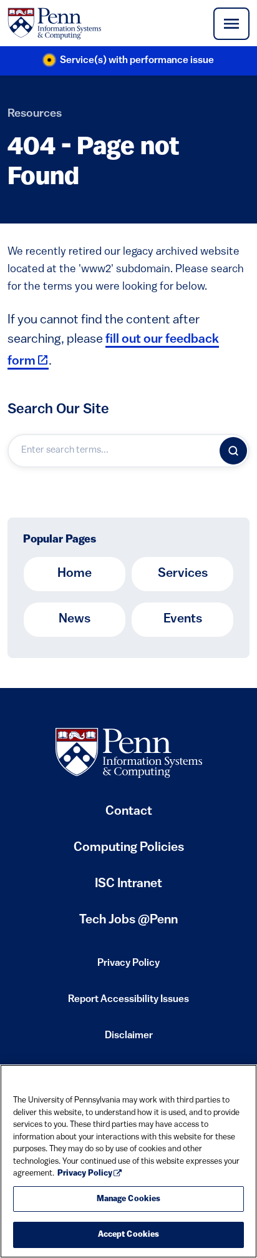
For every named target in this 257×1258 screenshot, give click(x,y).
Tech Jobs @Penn (128, 920)
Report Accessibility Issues (128, 1003)
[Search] (233, 450)
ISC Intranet (128, 889)
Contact (128, 811)
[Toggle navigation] (231, 23)
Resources (34, 114)
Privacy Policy (128, 967)
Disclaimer (129, 1039)
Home (74, 574)
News (74, 619)
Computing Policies (129, 852)
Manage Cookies (129, 1199)
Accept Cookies (129, 1235)
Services (183, 574)
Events (182, 619)
